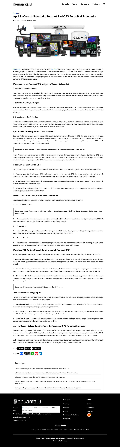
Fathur (17, 20)
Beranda (65, 4)
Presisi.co (50, 430)
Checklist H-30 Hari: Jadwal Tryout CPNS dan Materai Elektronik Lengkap (40, 377)
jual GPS (54, 69)
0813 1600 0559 (20, 420)
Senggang (85, 4)
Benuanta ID (70, 438)
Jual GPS (28, 348)
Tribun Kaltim (84, 430)
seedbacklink (36, 348)
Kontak (65, 411)
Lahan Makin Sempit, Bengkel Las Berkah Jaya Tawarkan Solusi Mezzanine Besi (42, 369)
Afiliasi (56, 430)
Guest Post (67, 418)
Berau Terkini (63, 430)
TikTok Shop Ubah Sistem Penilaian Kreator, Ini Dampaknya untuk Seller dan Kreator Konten (46, 373)
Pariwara (96, 4)
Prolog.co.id (35, 430)
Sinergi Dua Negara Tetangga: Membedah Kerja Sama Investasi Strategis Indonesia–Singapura (48, 388)
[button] (104, 4)
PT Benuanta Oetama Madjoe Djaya (54, 438)
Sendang (64, 441)
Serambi (43, 430)
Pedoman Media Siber (71, 415)
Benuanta (16, 69)
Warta (74, 4)
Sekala (76, 430)
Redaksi (66, 407)
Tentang (66, 404)
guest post (21, 348)
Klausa (71, 430)
